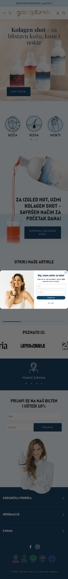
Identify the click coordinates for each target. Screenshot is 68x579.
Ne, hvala (51, 303)
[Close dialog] (66, 272)
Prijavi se (51, 297)
